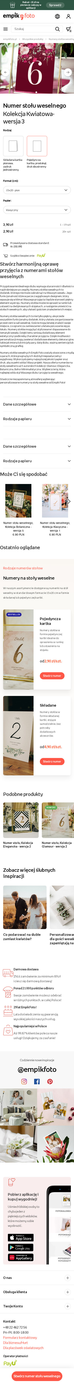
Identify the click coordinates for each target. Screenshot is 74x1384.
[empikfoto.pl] (19, 16)
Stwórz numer (52, 675)
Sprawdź (55, 5)
